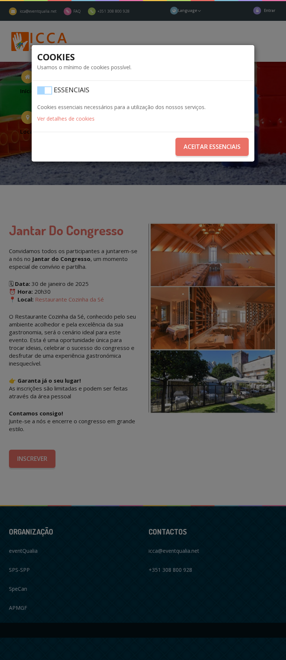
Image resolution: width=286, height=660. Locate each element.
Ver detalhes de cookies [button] (66, 118)
